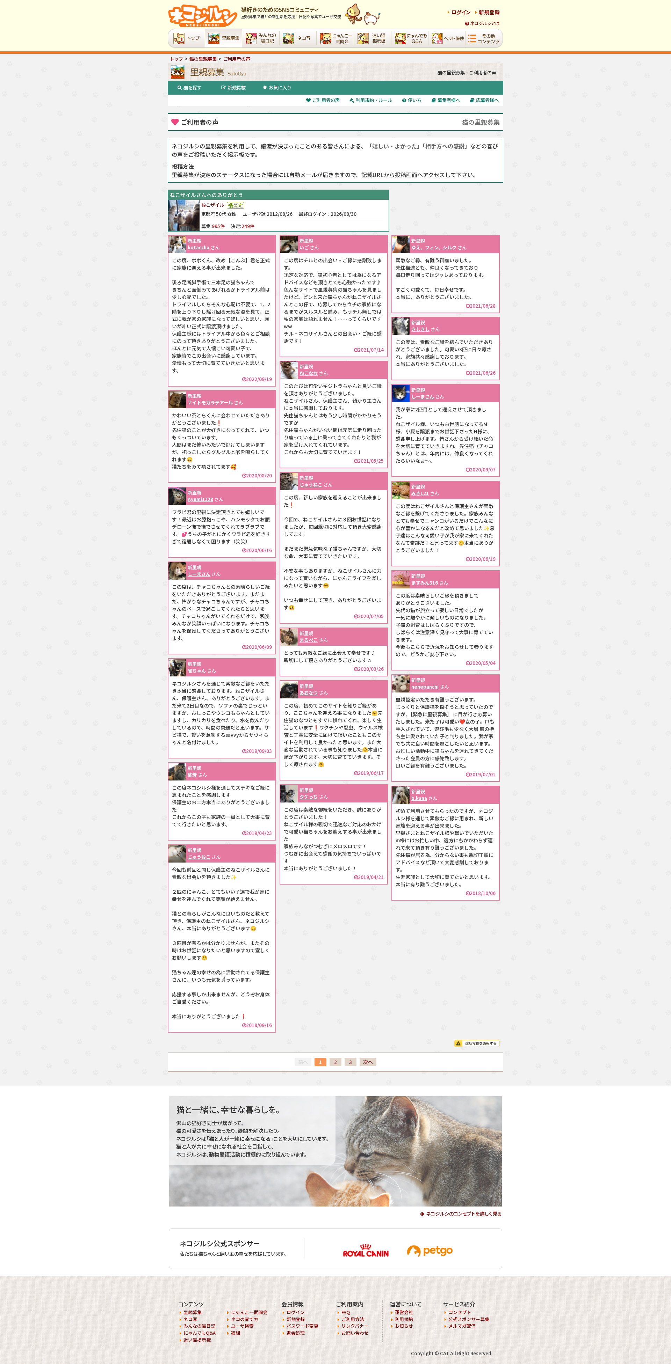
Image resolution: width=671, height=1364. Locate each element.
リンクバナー (354, 1325)
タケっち (309, 796)
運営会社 (404, 1312)
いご (304, 247)
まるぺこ (309, 640)
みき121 (420, 493)
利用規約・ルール (374, 100)
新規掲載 (237, 87)
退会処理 (296, 1332)
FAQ (345, 1312)
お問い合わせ (355, 1332)
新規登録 (489, 12)
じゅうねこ (311, 484)
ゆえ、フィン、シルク (433, 247)
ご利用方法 (352, 1319)
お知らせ (404, 1325)
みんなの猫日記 (199, 1325)
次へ (368, 1061)
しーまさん (422, 396)
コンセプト (459, 1312)
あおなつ (309, 692)
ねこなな (309, 373)
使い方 (414, 100)
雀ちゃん (197, 670)
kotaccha (198, 247)
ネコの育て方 (244, 1319)
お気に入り (280, 87)
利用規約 (404, 1319)
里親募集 (192, 1312)
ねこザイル (212, 204)
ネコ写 (190, 1319)
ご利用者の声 (326, 100)
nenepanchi (425, 686)
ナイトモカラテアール (210, 402)
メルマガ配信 (462, 1325)
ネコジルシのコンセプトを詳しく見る (464, 1213)
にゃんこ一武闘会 (249, 1312)
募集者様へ (449, 100)
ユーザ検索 (242, 1325)
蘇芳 (192, 774)
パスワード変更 (302, 1325)
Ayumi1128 (200, 499)
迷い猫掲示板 (197, 1339)
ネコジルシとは (485, 23)
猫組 (235, 1332)
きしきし (420, 329)
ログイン (461, 12)
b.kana (419, 798)
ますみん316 (424, 582)
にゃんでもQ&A (199, 1332)
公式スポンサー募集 (468, 1319)
